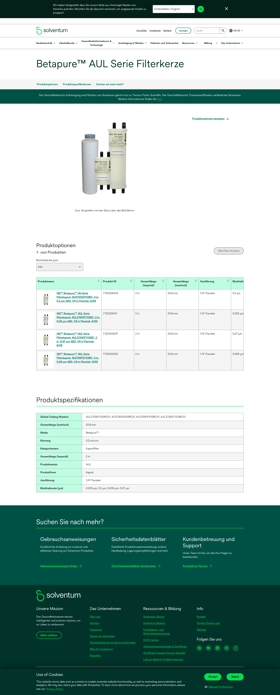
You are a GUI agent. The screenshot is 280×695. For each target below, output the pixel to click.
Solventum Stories (153, 616)
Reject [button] (235, 676)
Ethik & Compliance (101, 649)
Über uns (95, 616)
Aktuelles (95, 655)
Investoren (155, 30)
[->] (200, 9)
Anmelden (141, 30)
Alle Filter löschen (228, 250)
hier (159, 99)
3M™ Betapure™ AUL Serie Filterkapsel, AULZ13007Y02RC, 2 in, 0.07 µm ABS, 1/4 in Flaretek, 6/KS (77, 339)
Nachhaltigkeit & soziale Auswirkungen (113, 642)
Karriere (167, 30)
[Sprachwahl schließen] (226, 8)
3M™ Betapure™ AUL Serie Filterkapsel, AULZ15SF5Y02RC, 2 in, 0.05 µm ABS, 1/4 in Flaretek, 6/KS (78, 317)
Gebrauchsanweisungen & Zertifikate (165, 646)
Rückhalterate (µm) (47, 260)
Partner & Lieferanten (102, 636)
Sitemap (201, 629)
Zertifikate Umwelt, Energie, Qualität (164, 653)
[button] (218, 686)
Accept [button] (212, 676)
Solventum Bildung (154, 623)
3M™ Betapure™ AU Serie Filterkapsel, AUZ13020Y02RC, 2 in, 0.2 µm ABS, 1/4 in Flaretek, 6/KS (78, 297)
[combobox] (210, 31)
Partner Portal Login (208, 623)
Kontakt (201, 616)
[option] (104, 165)
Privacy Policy (54, 688)
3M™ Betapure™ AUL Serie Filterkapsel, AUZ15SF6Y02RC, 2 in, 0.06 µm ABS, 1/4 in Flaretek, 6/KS (78, 357)
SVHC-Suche (150, 640)
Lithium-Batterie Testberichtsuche (163, 659)
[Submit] (223, 31)
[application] (104, 162)
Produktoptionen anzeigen (208, 118)
